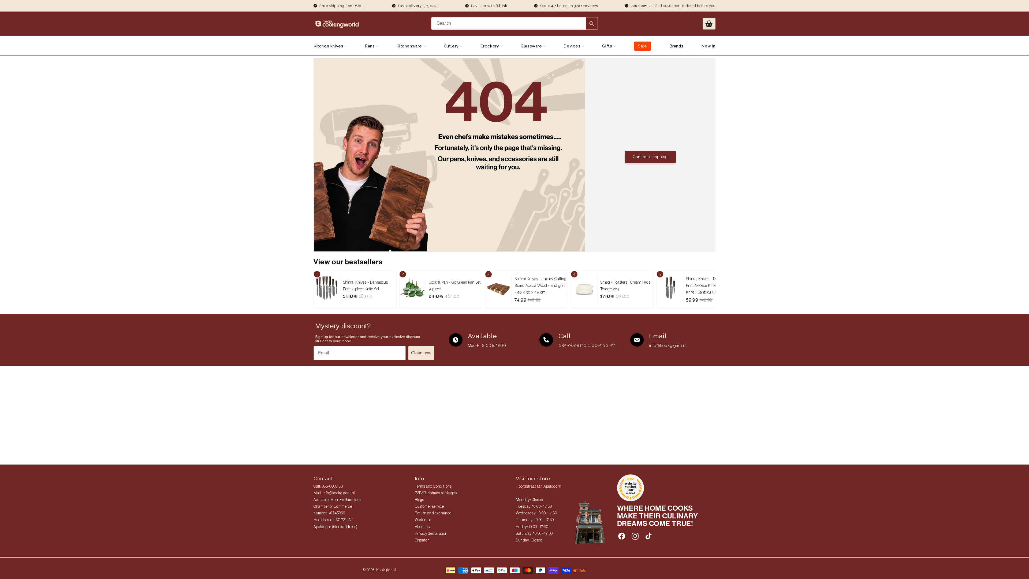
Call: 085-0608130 (328, 486)
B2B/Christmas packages (436, 493)
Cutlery (452, 46)
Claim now (421, 353)
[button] (709, 23)
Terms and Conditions (433, 486)
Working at (424, 520)
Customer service (429, 507)
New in (708, 46)
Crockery (490, 46)
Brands (676, 46)
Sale (642, 46)
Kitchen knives (329, 46)
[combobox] (514, 23)
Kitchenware (409, 46)
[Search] (592, 23)
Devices (573, 46)
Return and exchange (433, 513)
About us (422, 527)
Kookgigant (386, 570)
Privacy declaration (431, 534)
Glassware (532, 46)
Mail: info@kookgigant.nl (334, 493)
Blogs (419, 500)
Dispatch (422, 540)
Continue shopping (650, 157)
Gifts (607, 46)
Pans (370, 46)
